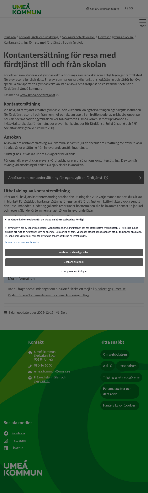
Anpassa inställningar (75, 271)
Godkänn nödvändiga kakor (74, 252)
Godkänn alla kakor (74, 262)
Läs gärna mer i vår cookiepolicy (22, 242)
